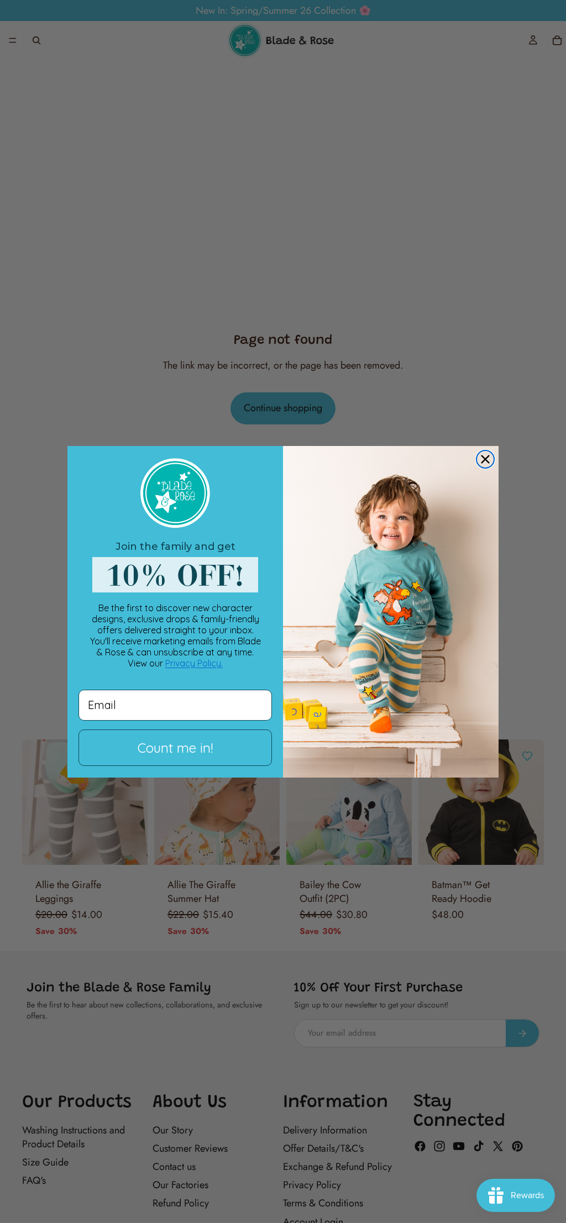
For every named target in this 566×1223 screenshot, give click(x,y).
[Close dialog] (485, 459)
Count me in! (175, 747)
